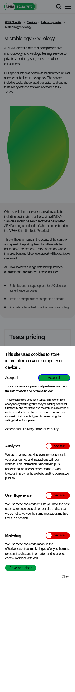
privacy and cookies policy (41, 429)
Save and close (20, 568)
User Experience (18, 495)
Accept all (54, 378)
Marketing (13, 535)
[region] (37, 519)
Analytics (12, 446)
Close (65, 577)
